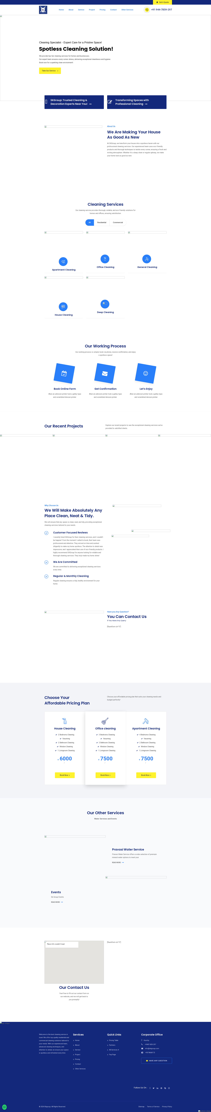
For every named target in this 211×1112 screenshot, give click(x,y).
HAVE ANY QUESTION (158, 1061)
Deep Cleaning (105, 312)
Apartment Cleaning (63, 269)
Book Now (64, 775)
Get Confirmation (105, 389)
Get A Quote (164, 2)
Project (92, 10)
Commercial (118, 222)
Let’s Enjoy (146, 389)
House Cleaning (64, 314)
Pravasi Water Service (128, 849)
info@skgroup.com (152, 1048)
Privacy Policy (167, 1107)
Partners (112, 1045)
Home (61, 10)
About (71, 10)
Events (56, 892)
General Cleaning (147, 267)
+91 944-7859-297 (161, 9)
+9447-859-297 (150, 1044)
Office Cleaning (105, 267)
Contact (113, 10)
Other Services (127, 10)
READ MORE (116, 862)
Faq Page (112, 1055)
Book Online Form (65, 389)
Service (81, 10)
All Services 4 (114, 1050)
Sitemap (141, 1107)
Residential (101, 222)
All (90, 222)
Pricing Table (113, 1040)
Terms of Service (153, 1107)
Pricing (102, 10)
